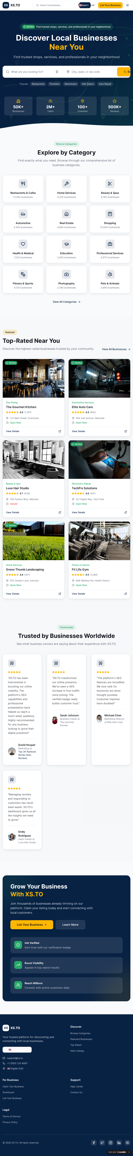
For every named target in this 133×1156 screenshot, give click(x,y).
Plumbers (55, 83)
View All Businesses (116, 349)
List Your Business (110, 5)
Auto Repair (105, 83)
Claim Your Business (13, 1086)
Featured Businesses (81, 1039)
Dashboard (8, 1092)
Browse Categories (80, 1033)
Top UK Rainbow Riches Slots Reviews (27, 754)
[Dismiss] (129, 1152)
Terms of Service (11, 1116)
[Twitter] (102, 1143)
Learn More (70, 924)
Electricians (71, 83)
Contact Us (76, 1092)
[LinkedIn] (119, 1143)
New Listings (77, 1050)
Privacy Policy (10, 1122)
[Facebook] (94, 1143)
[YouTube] (127, 1143)
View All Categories (66, 301)
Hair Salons (88, 83)
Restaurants (38, 83)
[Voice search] (57, 72)
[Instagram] (111, 1143)
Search (85, 5)
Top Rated (75, 1045)
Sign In (90, 5)
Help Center (76, 1086)
